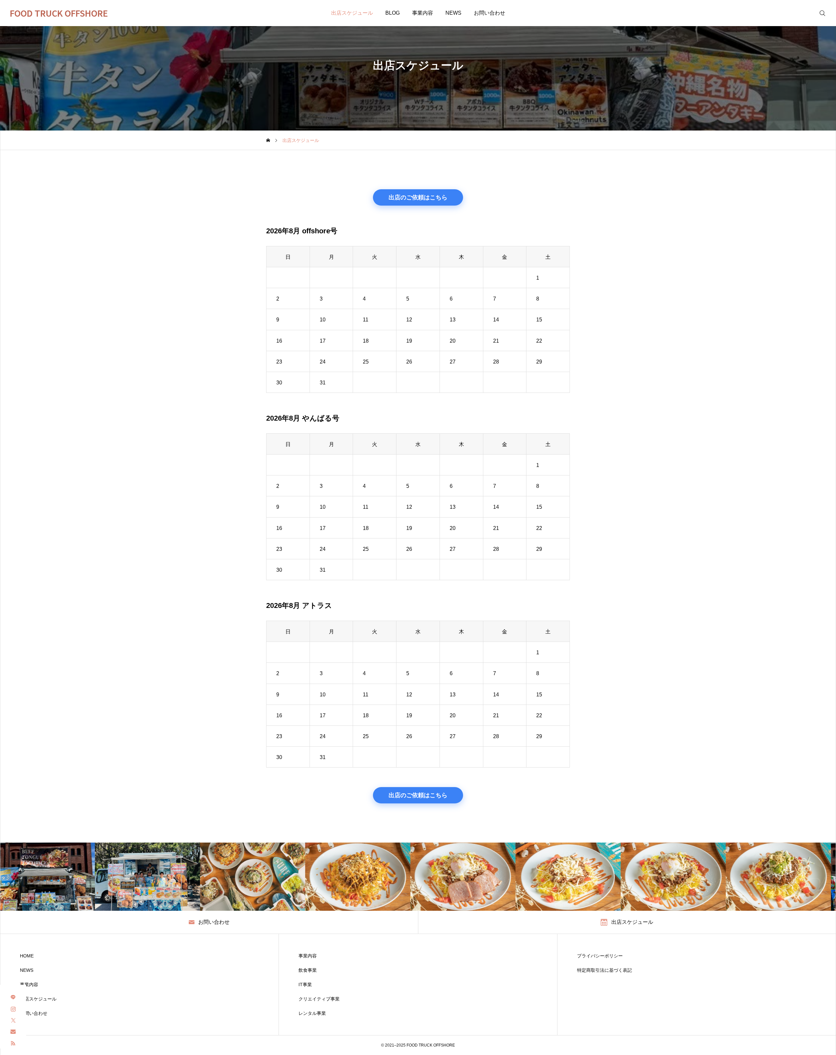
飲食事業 (307, 970)
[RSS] (13, 1042)
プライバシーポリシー (600, 956)
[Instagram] (13, 1008)
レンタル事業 (312, 1013)
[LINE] (13, 997)
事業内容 (422, 13)
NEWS (453, 13)
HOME (27, 956)
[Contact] (13, 1031)
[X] (13, 1020)
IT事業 (305, 984)
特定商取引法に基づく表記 (604, 970)
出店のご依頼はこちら (418, 197)
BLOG (392, 13)
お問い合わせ (489, 13)
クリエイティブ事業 (319, 999)
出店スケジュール (352, 13)
